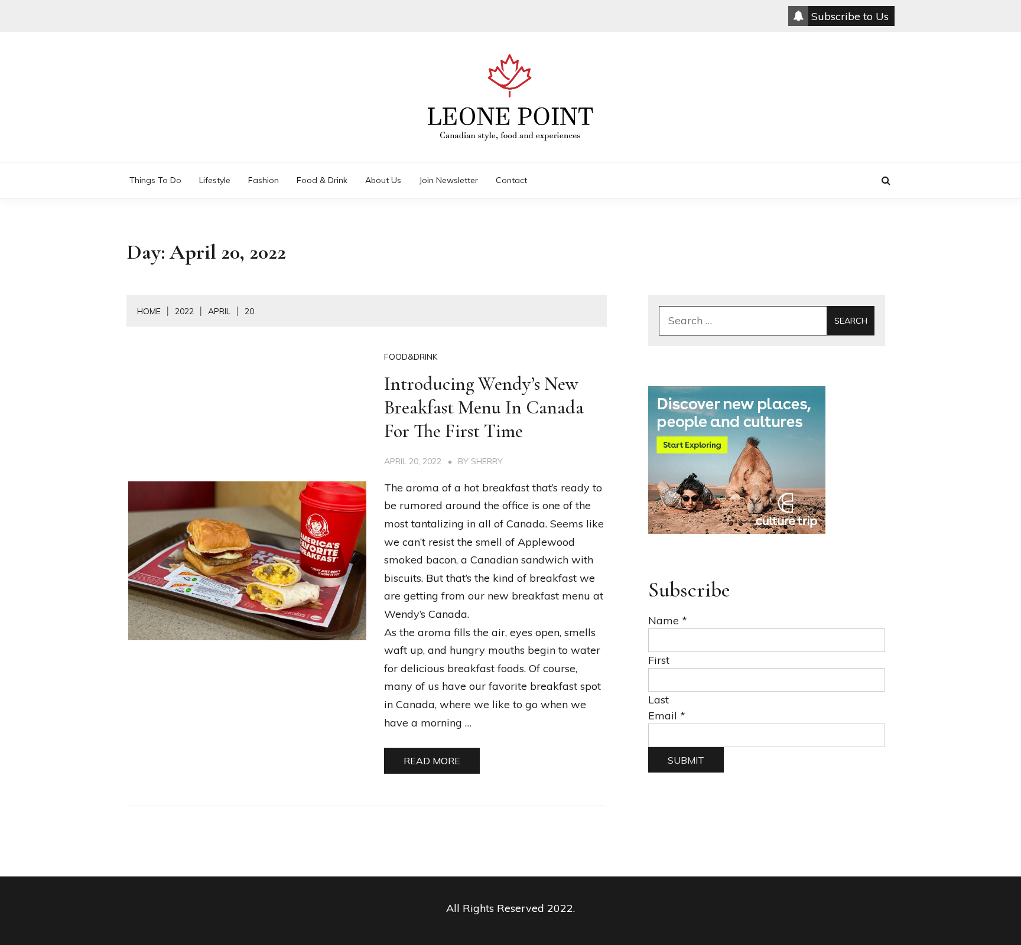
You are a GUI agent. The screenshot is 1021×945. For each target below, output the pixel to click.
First (658, 660)
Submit (686, 760)
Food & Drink (322, 180)
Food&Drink (410, 357)
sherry (487, 461)
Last (658, 699)
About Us (383, 180)
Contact (511, 180)
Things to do (155, 180)
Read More (432, 761)
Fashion (263, 180)
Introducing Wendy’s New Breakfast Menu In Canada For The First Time (484, 407)
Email (666, 715)
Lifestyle (214, 180)
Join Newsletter (448, 180)
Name (667, 620)
